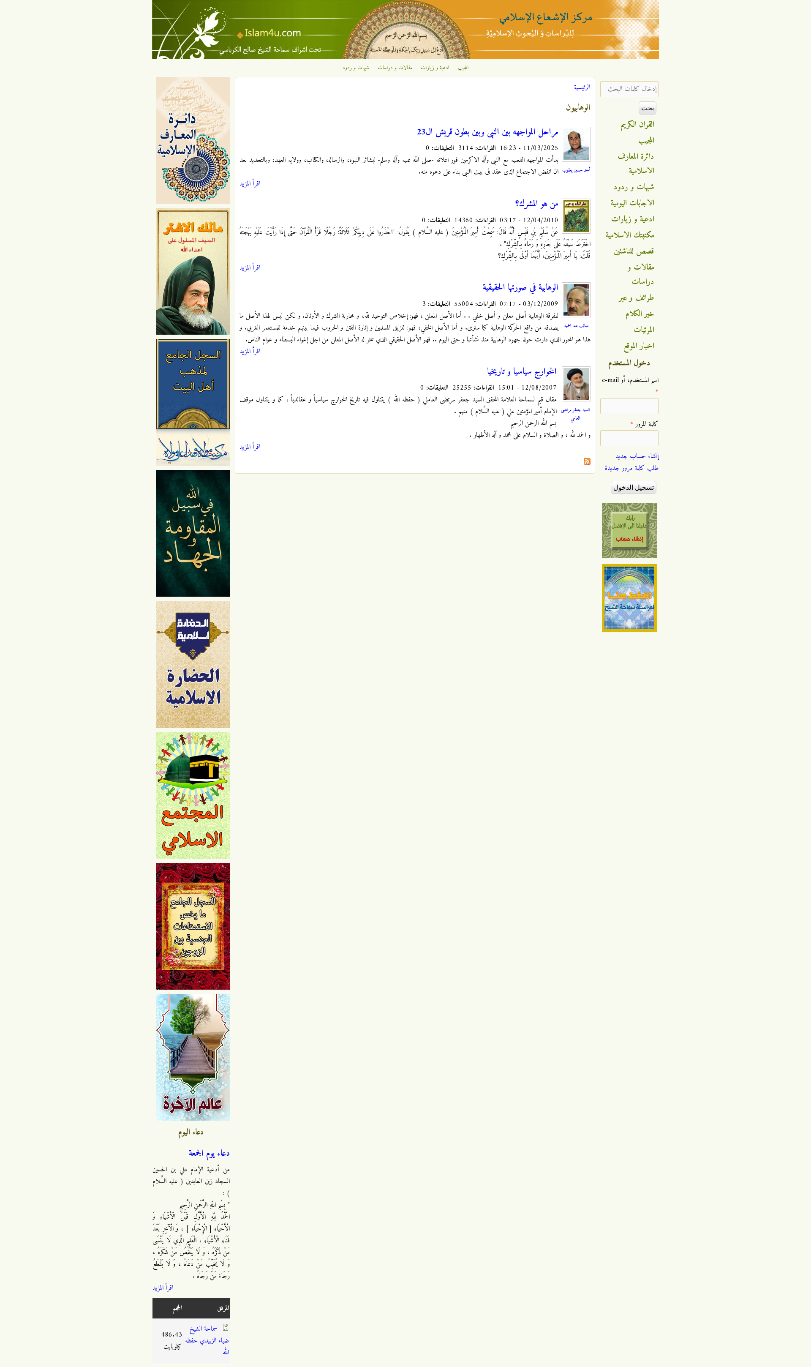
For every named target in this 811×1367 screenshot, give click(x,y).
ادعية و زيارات (435, 68)
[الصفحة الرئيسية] (405, 57)
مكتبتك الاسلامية (630, 235)
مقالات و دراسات (395, 68)
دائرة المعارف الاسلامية (636, 164)
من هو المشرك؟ (536, 204)
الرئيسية (582, 87)
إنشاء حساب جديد (637, 456)
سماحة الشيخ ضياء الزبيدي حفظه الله (207, 1341)
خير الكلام (640, 314)
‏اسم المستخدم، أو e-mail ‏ (630, 386)
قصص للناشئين (634, 251)
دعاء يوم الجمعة (209, 1153)
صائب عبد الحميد (576, 326)
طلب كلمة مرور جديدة (632, 468)
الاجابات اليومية (632, 203)
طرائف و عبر (636, 298)
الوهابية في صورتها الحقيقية (520, 287)
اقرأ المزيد (249, 184)
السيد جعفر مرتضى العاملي (575, 414)
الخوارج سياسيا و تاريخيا (522, 371)
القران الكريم (637, 124)
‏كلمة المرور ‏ (644, 424)
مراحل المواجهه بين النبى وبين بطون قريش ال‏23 (487, 132)
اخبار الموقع (638, 346)
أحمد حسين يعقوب (576, 170)
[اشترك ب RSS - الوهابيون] (587, 463)
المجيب (463, 68)
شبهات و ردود (356, 68)
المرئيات (644, 330)
